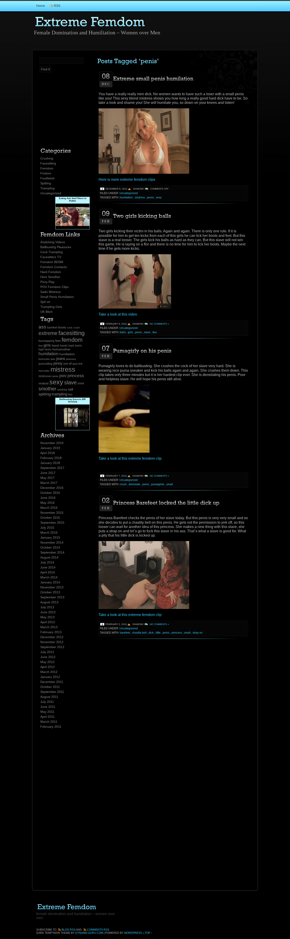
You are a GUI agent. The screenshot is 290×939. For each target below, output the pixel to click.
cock (69, 327)
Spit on (45, 302)
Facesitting (48, 163)
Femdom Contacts (53, 267)
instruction (44, 359)
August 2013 (49, 602)
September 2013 (52, 597)
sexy (56, 382)
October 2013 (50, 592)
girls (47, 345)
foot (41, 345)
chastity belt (139, 632)
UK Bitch (46, 312)
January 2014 (50, 582)
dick (151, 632)
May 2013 (47, 617)
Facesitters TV (50, 257)
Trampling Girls (51, 307)
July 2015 (47, 527)
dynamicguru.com (89, 932)
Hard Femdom (50, 272)
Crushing (46, 158)
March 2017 (49, 483)
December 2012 (51, 637)
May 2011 (47, 711)
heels (78, 345)
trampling (59, 394)
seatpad (43, 383)
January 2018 (50, 463)
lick (80, 363)
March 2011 (48, 721)
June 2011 (47, 706)
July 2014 (47, 562)
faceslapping (46, 340)
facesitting (71, 333)
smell (80, 383)
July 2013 (47, 607)
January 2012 (50, 677)
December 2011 (51, 682)
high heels (45, 349)
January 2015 (50, 537)
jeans (60, 358)
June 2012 (48, 657)
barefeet (52, 327)
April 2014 (47, 572)
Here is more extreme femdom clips (127, 179)
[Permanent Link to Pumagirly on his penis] (142, 350)
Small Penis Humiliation (57, 297)
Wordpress (133, 932)
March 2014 (49, 577)
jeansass (71, 359)
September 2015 (52, 522)
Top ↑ (148, 932)
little (158, 632)
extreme (48, 333)
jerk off (67, 363)
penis (55, 376)
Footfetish (47, 178)
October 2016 (50, 492)
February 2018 (51, 458)
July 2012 (47, 652)
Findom (45, 173)
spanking (62, 389)
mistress (63, 369)
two (70, 394)
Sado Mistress (50, 292)
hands (64, 345)
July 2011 (47, 702)
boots (62, 327)
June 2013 (48, 612)
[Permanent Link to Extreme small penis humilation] (153, 78)
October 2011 (50, 687)
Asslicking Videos (52, 242)
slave (70, 382)
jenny (58, 363)
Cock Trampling (51, 252)
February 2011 (50, 726)
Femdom (46, 168)
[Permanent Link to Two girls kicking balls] (142, 216)
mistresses (45, 376)
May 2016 (47, 502)
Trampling (47, 188)
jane (53, 359)
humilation (48, 353)
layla (74, 363)
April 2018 (47, 453)
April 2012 (47, 667)
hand (55, 345)
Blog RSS (68, 929)
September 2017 (52, 468)
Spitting (45, 183)
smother (47, 389)
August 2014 (49, 557)
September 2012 (52, 647)
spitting (45, 394)
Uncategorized (50, 193)
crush (76, 327)
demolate (134, 484)
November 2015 (51, 512)
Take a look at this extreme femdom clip (130, 458)
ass (42, 326)
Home (40, 5)
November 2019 (51, 443)
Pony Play (47, 282)
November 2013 (51, 587)
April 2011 (47, 716)
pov (63, 375)
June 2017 (48, 473)
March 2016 (49, 507)
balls (123, 332)
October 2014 (50, 547)
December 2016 (51, 488)
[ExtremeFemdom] (90, 20)
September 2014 (52, 552)
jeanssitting (46, 363)
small (169, 484)
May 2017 (47, 478)
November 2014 (51, 542)
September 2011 (52, 692)
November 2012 (51, 642)
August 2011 (49, 697)
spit (70, 389)
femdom (72, 340)
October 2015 (50, 517)
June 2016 (48, 497)
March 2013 (49, 627)
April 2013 (47, 622)
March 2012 (49, 672)
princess (76, 375)
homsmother (61, 349)
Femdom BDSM (51, 262)
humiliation (67, 354)
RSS (57, 5)
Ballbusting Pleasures (55, 247)
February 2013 (51, 632)
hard (71, 345)
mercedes (44, 370)
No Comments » (159, 324)
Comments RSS (98, 929)
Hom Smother (50, 277)
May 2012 (47, 662)
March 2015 (49, 532)
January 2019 (50, 448)
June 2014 (48, 567)
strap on (198, 632)
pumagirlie (157, 484)
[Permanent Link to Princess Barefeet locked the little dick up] (166, 502)
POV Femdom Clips (54, 287)
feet (58, 340)
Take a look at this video (118, 314)
